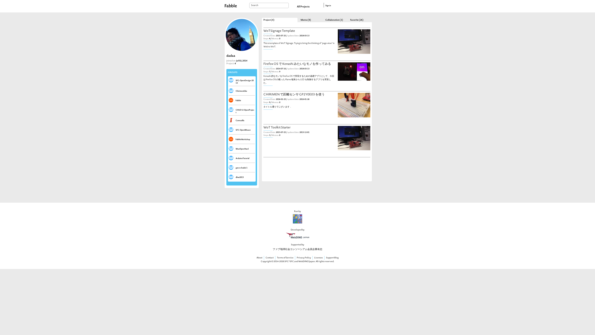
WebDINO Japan (306, 261)
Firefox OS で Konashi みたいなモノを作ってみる (297, 64)
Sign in (328, 6)
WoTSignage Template (279, 31)
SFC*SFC (289, 261)
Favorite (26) (357, 20)
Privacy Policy (304, 258)
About (259, 258)
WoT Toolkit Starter (277, 127)
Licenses (318, 258)
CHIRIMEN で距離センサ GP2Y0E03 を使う (294, 94)
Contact (270, 258)
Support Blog (332, 258)
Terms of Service (285, 258)
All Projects (303, 7)
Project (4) (268, 20)
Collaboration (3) (334, 20)
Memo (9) (306, 20)
